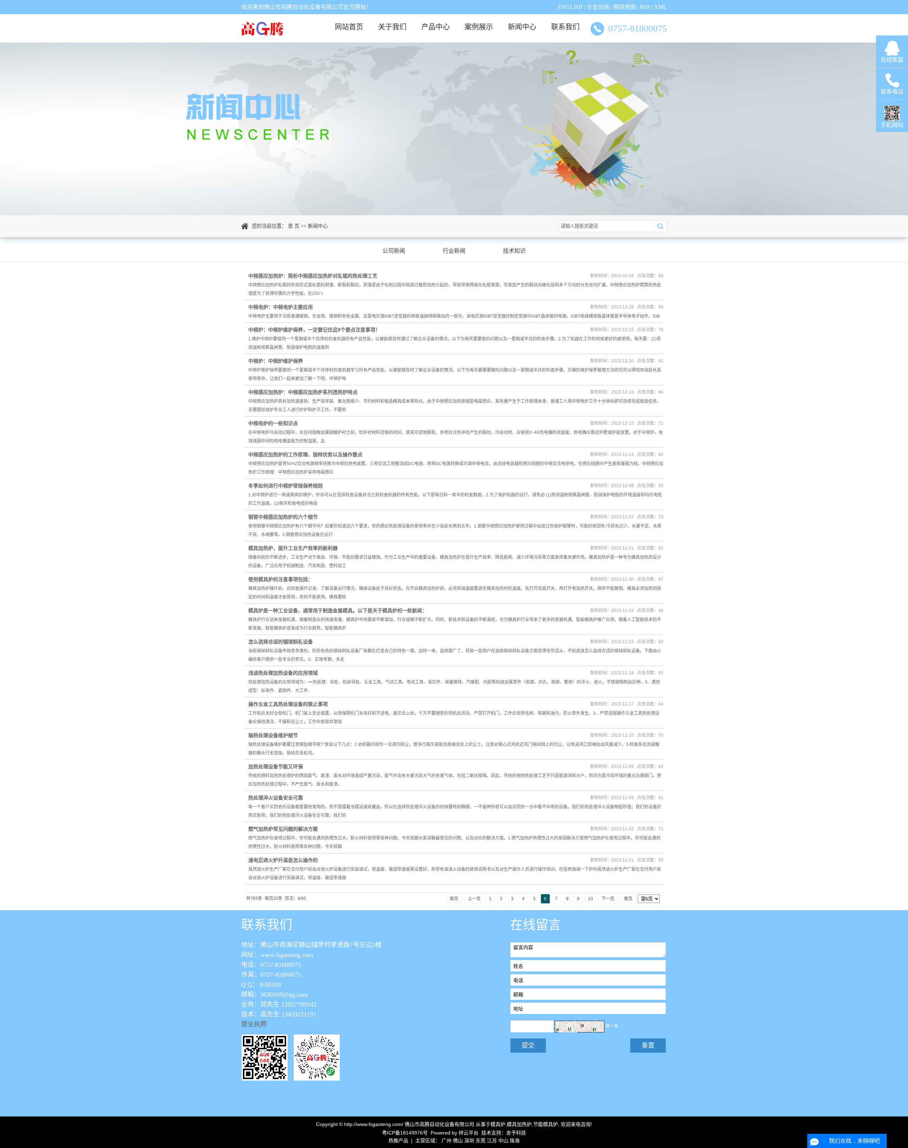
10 (590, 898)
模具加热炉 (519, 1124)
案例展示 (479, 27)
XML (660, 7)
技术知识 (514, 251)
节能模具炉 (545, 1124)
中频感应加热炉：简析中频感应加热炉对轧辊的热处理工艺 (312, 276)
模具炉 (498, 1124)
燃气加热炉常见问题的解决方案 (283, 829)
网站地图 (624, 7)
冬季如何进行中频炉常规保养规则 (285, 486)
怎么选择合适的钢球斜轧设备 (280, 642)
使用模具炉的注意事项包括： (280, 579)
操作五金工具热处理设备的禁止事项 (288, 704)
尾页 (628, 898)
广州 (447, 1140)
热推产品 (398, 1140)
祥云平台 (468, 1133)
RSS (645, 7)
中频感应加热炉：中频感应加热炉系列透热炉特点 (303, 392)
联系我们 (565, 27)
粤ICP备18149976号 (405, 1133)
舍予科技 (516, 1133)
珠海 (515, 1140)
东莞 (481, 1140)
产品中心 (435, 27)
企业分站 (598, 7)
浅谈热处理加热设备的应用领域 (283, 673)
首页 (454, 898)
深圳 (469, 1140)
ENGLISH (570, 7)
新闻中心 (522, 27)
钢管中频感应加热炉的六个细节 (283, 517)
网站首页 (349, 27)
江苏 (492, 1140)
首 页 (293, 226)
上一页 (474, 898)
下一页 (608, 898)
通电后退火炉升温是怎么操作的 (283, 860)
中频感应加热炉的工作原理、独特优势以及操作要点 (305, 454)
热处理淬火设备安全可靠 (275, 798)
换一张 (611, 1026)
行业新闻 (454, 251)
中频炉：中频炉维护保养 (275, 361)
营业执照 (254, 1024)
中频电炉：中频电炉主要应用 (280, 307)
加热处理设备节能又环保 (275, 766)
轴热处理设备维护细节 (273, 735)
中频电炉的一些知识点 (273, 423)
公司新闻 (393, 251)
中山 (503, 1140)
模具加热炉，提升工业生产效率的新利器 (293, 548)
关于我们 (392, 27)
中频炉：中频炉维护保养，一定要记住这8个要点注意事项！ (314, 330)
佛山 (458, 1140)
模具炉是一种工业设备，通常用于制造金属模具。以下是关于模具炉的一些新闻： (337, 610)
